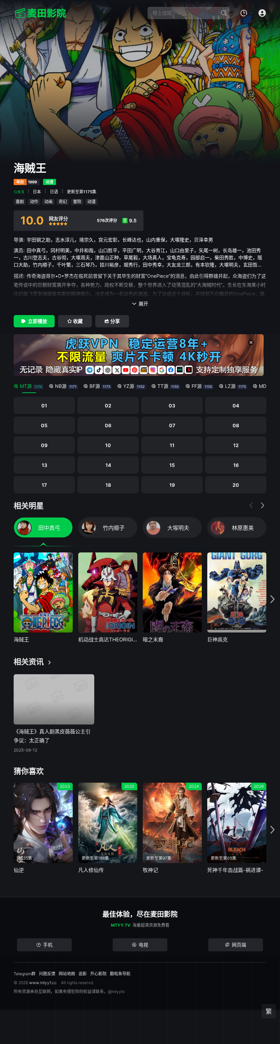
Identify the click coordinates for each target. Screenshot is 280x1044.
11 (172, 445)
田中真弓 (36, 250)
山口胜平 (107, 250)
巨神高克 (217, 639)
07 (172, 425)
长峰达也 (131, 240)
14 (108, 465)
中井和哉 (84, 250)
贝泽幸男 (203, 240)
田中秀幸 (152, 264)
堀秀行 (131, 264)
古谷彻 (59, 257)
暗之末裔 (153, 639)
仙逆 (19, 870)
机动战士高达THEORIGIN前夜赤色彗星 (107, 639)
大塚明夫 (228, 264)
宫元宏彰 (107, 240)
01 (44, 405)
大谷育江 (155, 250)
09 (44, 445)
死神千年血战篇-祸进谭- (235, 870)
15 (172, 465)
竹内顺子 (42, 264)
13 (44, 465)
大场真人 (152, 257)
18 (108, 485)
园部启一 (200, 257)
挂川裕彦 (109, 264)
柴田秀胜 (224, 257)
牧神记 (150, 870)
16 (236, 465)
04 (236, 405)
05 (44, 425)
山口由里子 (182, 250)
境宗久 (86, 240)
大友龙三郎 (179, 264)
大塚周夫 (80, 257)
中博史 (245, 257)
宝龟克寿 (176, 257)
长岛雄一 (232, 250)
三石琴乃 (85, 264)
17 (44, 485)
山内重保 (155, 240)
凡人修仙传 (91, 870)
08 (236, 425)
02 (108, 405)
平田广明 (131, 250)
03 (172, 405)
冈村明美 (60, 250)
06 (108, 425)
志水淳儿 (64, 240)
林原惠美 (243, 527)
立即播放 (37, 321)
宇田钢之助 (39, 240)
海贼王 (21, 639)
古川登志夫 (35, 257)
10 (108, 445)
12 (236, 445)
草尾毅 (131, 257)
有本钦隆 (204, 264)
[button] (262, 505)
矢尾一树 (208, 250)
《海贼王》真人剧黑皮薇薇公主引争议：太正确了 (52, 736)
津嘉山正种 (107, 257)
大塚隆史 (179, 240)
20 (236, 485)
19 (172, 485)
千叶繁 (64, 264)
